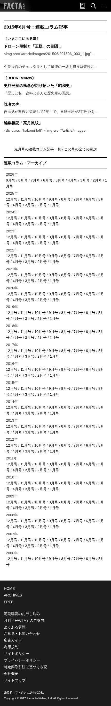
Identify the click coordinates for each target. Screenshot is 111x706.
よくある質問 (15, 627)
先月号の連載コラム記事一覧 (38, 149)
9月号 (10, 180)
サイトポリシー (16, 653)
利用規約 (11, 647)
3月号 (85, 180)
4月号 (72, 180)
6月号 (47, 180)
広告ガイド (13, 640)
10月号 (40, 199)
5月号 (60, 180)
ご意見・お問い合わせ (22, 633)
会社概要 (11, 674)
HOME (9, 588)
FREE (8, 602)
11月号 (25, 199)
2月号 (97, 180)
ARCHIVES (13, 595)
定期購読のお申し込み (22, 614)
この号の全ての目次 (80, 149)
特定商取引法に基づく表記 (25, 667)
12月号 (11, 199)
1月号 (54, 205)
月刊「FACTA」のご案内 (24, 620)
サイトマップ (15, 680)
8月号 (23, 180)
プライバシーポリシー (22, 660)
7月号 (35, 180)
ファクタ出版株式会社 (29, 692)
